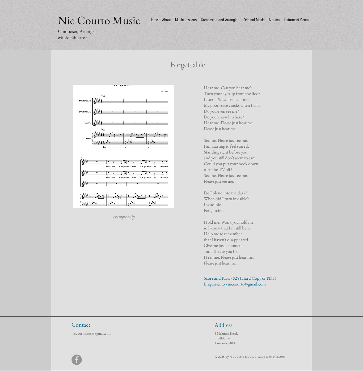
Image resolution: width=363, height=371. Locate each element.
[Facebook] (76, 360)
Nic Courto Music (99, 20)
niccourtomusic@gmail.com (91, 333)
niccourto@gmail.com (247, 284)
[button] (123, 146)
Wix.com (279, 357)
